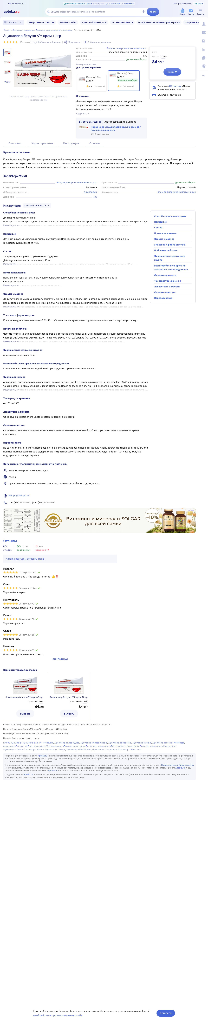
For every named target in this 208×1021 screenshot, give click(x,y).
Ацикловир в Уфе (42, 746)
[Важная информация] (203, 58)
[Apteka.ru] (14, 12)
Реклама (191, 510)
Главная (7, 30)
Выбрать (25, 713)
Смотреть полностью (35, 205)
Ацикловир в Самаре (55, 749)
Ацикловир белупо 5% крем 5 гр (24, 697)
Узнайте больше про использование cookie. (58, 1015)
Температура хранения (167, 280)
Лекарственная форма (167, 286)
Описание (14, 143)
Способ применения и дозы (170, 216)
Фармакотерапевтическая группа (169, 257)
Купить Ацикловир (12, 742)
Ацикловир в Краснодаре (66, 742)
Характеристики (42, 143)
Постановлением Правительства (177, 764)
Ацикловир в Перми (13, 749)
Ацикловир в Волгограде (85, 746)
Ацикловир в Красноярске (163, 746)
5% (95, 196)
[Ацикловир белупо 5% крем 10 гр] (123, 81)
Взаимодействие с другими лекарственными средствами (171, 267)
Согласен (166, 1013)
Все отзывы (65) (60, 658)
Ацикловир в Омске (141, 742)
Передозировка (163, 297)
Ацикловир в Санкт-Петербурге (38, 742)
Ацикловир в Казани (34, 749)
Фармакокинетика (165, 292)
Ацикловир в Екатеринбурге (112, 746)
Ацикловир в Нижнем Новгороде (168, 742)
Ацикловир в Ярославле (129, 749)
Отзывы (94, 143)
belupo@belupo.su (19, 495)
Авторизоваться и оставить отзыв (25, 558)
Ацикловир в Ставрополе (104, 749)
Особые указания (164, 238)
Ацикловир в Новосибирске (93, 742)
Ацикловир (67, 30)
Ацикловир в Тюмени (61, 746)
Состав (158, 227)
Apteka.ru (42, 755)
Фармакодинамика (165, 275)
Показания (160, 221)
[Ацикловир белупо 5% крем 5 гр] (92, 83)
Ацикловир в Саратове (138, 746)
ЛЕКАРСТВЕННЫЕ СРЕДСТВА (23, 30)
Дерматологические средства (48, 30)
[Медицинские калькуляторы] (203, 49)
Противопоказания (165, 233)
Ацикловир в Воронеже (119, 742)
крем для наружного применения (176, 191)
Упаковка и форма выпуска (169, 244)
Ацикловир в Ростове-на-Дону (17, 746)
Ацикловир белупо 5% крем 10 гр (69, 697)
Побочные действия (165, 250)
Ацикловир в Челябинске (78, 749)
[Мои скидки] (203, 32)
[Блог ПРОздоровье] (203, 41)
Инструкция (71, 143)
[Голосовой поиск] (143, 11)
